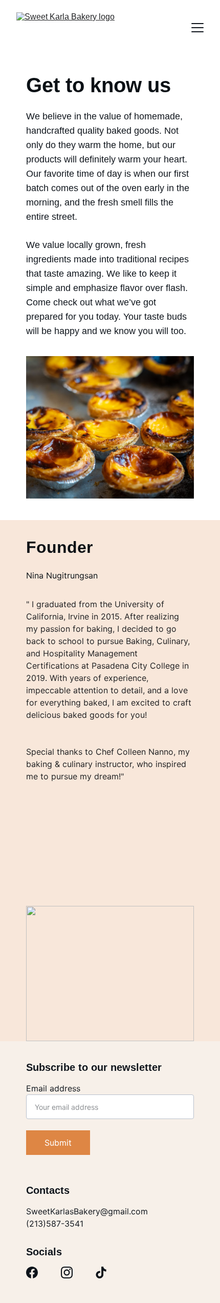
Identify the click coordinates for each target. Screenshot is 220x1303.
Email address (53, 1088)
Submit (58, 1142)
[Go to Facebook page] (32, 1272)
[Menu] (197, 27)
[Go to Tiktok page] (101, 1272)
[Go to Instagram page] (67, 1272)
